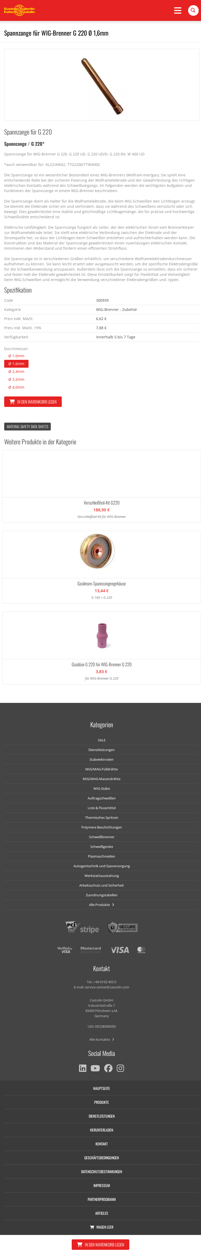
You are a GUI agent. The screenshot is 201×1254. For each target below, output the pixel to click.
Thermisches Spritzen (101, 817)
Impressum (101, 1185)
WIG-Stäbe (101, 788)
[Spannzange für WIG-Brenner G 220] (101, 84)
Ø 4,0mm (16, 387)
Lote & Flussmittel (102, 807)
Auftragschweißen (102, 798)
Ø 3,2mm (16, 379)
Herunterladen (101, 1130)
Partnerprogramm (102, 1199)
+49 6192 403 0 (105, 981)
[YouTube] (95, 1068)
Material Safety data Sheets (27, 426)
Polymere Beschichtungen (101, 827)
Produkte (101, 1102)
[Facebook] (108, 1068)
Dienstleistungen (101, 749)
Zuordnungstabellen (102, 895)
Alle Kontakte (100, 1039)
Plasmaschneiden (101, 856)
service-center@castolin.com (107, 987)
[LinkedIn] (82, 1068)
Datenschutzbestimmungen (101, 1171)
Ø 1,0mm (16, 355)
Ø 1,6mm (16, 363)
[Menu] (177, 10)
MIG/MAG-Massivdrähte (101, 778)
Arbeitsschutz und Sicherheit (101, 885)
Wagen (104, 1227)
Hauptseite (101, 1088)
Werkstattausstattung (102, 875)
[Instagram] (120, 1068)
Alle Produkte (100, 904)
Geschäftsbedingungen (101, 1157)
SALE (101, 740)
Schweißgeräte (101, 846)
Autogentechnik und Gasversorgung (102, 866)
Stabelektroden (102, 759)
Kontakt (102, 1143)
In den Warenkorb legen (37, 402)
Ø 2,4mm (16, 371)
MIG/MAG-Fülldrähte (101, 769)
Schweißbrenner (101, 837)
